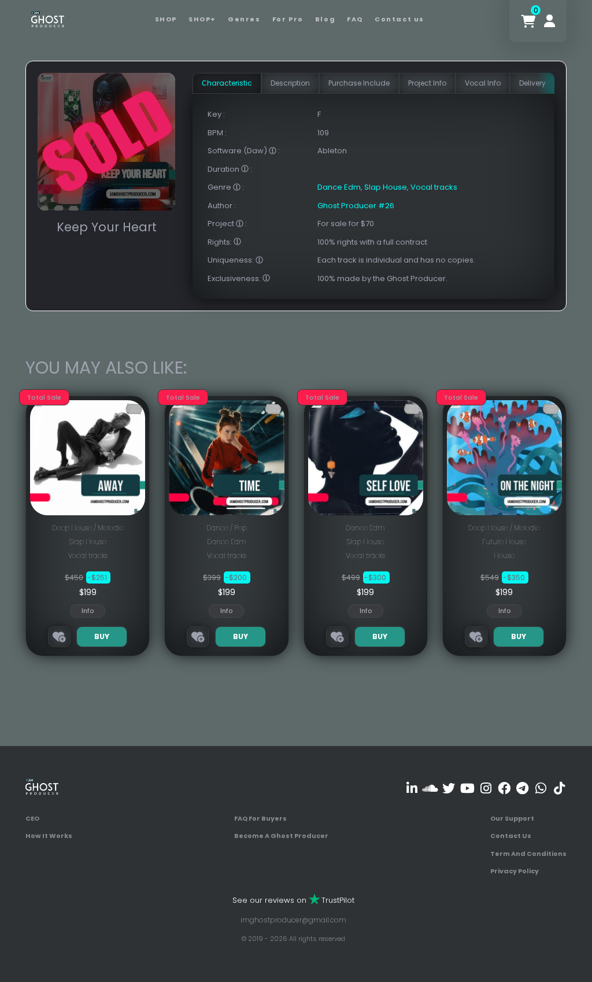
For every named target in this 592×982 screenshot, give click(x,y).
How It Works (48, 835)
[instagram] (486, 788)
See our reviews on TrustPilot (293, 900)
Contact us (399, 19)
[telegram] (522, 788)
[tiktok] (559, 788)
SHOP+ (202, 19)
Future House (504, 542)
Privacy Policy (514, 871)
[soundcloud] (430, 788)
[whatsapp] (541, 788)
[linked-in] (412, 788)
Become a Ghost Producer (281, 835)
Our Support (512, 818)
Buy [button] (101, 636)
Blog (325, 19)
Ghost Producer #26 (355, 205)
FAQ (355, 19)
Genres (244, 19)
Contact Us (510, 835)
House (504, 555)
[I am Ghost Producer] (47, 18)
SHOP (166, 19)
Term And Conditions (528, 853)
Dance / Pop (226, 528)
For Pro (288, 19)
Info (88, 610)
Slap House (385, 187)
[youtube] (467, 788)
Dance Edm (339, 187)
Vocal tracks (433, 187)
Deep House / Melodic (88, 528)
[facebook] (504, 788)
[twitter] (449, 788)
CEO (32, 818)
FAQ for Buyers (260, 818)
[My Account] (549, 21)
